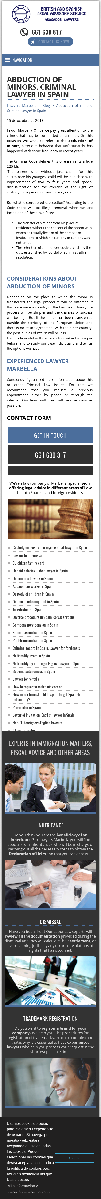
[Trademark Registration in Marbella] (50, 1005)
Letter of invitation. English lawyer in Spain (43, 715)
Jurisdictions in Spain (28, 609)
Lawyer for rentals (26, 679)
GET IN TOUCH (50, 435)
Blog (46, 105)
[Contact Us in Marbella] (50, 1106)
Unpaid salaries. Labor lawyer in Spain (40, 571)
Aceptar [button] (74, 1158)
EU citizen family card (28, 563)
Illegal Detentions (25, 730)
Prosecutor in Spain (27, 707)
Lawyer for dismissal (28, 555)
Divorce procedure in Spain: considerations (43, 617)
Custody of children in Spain (33, 594)
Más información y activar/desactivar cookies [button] (29, 1189)
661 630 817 (47, 32)
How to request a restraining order (37, 687)
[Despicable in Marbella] (50, 908)
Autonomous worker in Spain (33, 586)
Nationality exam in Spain (31, 656)
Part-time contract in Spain (32, 640)
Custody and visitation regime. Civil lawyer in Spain (50, 547)
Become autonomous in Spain (34, 671)
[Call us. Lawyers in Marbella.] (50, 470)
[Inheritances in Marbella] (50, 812)
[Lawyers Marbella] (50, 19)
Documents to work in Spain (33, 578)
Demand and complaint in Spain (36, 602)
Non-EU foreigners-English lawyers (37, 723)
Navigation (22, 60)
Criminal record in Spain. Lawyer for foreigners (46, 648)
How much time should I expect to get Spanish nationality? (46, 696)
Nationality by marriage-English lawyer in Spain (47, 663)
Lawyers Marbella (22, 105)
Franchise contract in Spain (32, 632)
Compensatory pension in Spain (35, 625)
